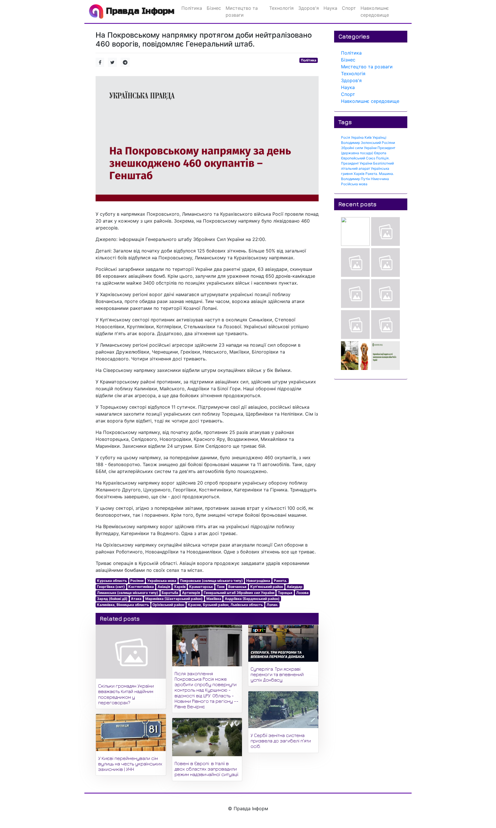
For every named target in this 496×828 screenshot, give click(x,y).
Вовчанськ (237, 586)
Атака (136, 599)
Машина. (386, 173)
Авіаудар (295, 586)
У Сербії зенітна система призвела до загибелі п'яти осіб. (281, 741)
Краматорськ (201, 586)
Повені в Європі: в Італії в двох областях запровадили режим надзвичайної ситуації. (207, 769)
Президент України (356, 163)
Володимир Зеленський (361, 142)
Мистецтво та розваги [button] (242, 11)
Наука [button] (330, 8)
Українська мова (161, 580)
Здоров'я (351, 80)
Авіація (164, 586)
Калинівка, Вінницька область (123, 605)
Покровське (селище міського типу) (211, 580)
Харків (180, 586)
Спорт (348, 94)
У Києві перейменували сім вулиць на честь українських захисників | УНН (130, 764)
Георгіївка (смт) (111, 586)
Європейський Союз (358, 158)
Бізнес (348, 60)
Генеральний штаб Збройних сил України (239, 592)
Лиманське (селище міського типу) (127, 592)
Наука (348, 87)
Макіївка (213, 599)
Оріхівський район (168, 605)
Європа (380, 153)
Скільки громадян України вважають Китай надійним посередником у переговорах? (126, 694)
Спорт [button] (349, 8)
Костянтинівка (141, 586)
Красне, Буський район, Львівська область (225, 605)
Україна (357, 137)
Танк (221, 586)
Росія (345, 137)
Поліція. (383, 158)
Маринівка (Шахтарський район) (174, 599)
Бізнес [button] (214, 8)
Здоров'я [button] (308, 8)
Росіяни (137, 580)
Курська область (112, 580)
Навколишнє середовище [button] (375, 11)
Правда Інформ (139, 11)
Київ (368, 137)
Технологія (353, 73)
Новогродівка (258, 580)
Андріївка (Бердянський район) (252, 599)
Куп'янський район (266, 586)
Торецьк (285, 592)
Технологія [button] (281, 8)
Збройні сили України (359, 148)
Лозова (302, 592)
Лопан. (272, 605)
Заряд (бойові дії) (112, 599)
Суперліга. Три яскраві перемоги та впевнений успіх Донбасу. (277, 674)
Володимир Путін (355, 179)
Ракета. (280, 580)
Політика (308, 60)
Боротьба (170, 592)
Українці (379, 137)
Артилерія (191, 592)
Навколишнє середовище (370, 101)
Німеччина (380, 179)
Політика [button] (191, 8)
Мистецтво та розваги (367, 67)
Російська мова (354, 184)
